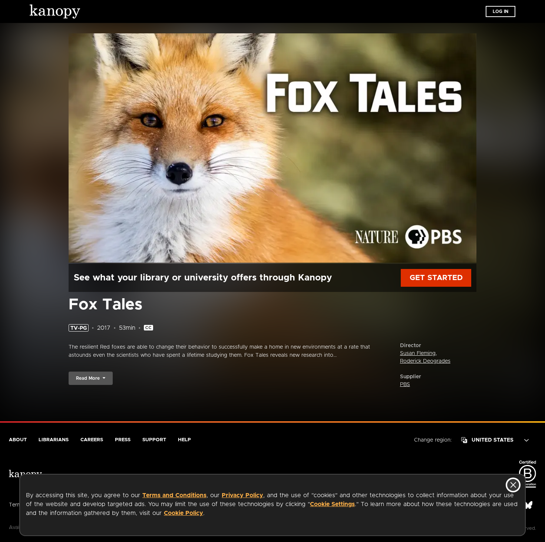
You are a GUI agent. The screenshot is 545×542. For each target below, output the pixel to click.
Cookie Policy (183, 513)
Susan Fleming (418, 353)
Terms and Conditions (174, 495)
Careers (91, 440)
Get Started (436, 278)
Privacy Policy (242, 495)
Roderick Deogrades (425, 361)
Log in (500, 11)
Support (154, 440)
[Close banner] (513, 485)
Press (123, 440)
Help (184, 440)
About (18, 440)
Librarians (54, 440)
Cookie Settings (332, 504)
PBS (405, 384)
